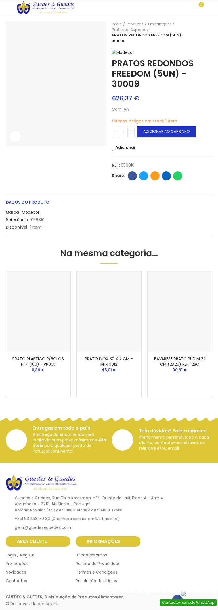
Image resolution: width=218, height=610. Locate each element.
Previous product (194, 32)
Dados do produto (27, 202)
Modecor (30, 212)
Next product (208, 32)
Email (155, 175)
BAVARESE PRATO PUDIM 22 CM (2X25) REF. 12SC (180, 361)
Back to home (201, 32)
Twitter (143, 175)
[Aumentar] (15, 136)
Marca (12, 212)
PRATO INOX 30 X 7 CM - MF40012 (109, 361)
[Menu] (8, 7)
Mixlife (52, 604)
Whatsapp (177, 175)
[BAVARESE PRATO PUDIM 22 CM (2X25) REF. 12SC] (180, 311)
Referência (17, 220)
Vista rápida (56, 292)
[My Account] (209, 7)
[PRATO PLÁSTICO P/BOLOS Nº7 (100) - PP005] (38, 311)
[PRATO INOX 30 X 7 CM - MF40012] (109, 311)
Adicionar (125, 147)
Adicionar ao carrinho (166, 131)
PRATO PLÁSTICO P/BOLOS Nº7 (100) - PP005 (38, 361)
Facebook (132, 175)
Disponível (16, 227)
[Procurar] (189, 7)
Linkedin (166, 175)
